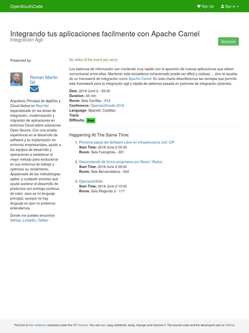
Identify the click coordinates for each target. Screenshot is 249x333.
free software (37, 325)
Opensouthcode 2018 (107, 105)
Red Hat (42, 105)
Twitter (43, 220)
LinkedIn (29, 220)
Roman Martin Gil (44, 79)
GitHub (15, 220)
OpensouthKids (91, 181)
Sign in (230, 6)
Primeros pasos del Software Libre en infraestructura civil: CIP (126, 142)
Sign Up (207, 6)
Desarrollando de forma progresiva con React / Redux (120, 161)
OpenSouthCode (26, 6)
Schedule (228, 41)
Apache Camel (140, 78)
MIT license (80, 325)
